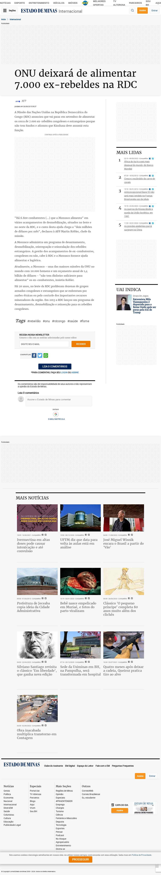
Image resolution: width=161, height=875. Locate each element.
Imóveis (72, 3)
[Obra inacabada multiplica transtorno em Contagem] (37, 708)
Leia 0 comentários (54, 366)
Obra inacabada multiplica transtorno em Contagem (36, 734)
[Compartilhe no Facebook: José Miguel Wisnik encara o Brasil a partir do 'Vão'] (128, 535)
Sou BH (33, 811)
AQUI (158, 3)
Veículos (58, 3)
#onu (46, 321)
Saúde (7, 811)
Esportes (60, 828)
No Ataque (61, 839)
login (64, 372)
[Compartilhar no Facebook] (34, 356)
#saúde (72, 321)
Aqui (32, 804)
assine (75, 372)
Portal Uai (34, 791)
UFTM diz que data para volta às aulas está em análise (78, 543)
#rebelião (34, 321)
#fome (84, 321)
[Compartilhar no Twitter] (39, 356)
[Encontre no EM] (132, 11)
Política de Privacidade (141, 855)
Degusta (60, 821)
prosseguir (80, 859)
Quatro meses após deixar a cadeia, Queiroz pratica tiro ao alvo (123, 670)
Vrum (32, 808)
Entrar (155, 10)
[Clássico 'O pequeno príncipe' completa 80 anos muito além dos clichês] (123, 581)
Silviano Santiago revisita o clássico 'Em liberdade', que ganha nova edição (37, 670)
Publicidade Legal (12, 825)
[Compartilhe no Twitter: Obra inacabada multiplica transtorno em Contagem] (45, 725)
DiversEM (8, 808)
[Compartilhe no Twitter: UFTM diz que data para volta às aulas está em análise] (88, 535)
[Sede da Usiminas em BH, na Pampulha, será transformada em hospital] (80, 644)
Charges (60, 808)
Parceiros (135, 3)
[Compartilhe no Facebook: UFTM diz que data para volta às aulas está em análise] (85, 535)
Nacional (8, 801)
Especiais (60, 797)
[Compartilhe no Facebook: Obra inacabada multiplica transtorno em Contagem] (42, 725)
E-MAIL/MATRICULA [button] (56, 419)
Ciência (59, 815)
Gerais (7, 791)
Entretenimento (39, 3)
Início (3, 19)
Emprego (60, 804)
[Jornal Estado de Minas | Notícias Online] (39, 11)
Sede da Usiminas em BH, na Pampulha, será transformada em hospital (80, 670)
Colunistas (9, 815)
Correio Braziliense (91, 794)
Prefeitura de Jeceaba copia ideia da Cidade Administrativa (33, 607)
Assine (142, 10)
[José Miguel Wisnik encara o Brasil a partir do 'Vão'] (123, 517)
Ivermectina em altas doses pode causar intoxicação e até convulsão (33, 545)
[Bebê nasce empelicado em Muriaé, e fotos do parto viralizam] (80, 581)
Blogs (32, 801)
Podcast (60, 835)
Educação (8, 821)
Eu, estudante (88, 797)
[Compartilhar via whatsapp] (45, 356)
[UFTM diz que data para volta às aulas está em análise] (80, 517)
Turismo (60, 811)
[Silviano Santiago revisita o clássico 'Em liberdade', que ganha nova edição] (37, 644)
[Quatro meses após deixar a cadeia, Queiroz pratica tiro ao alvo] (123, 644)
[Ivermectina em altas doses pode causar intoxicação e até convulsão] (37, 517)
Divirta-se (60, 849)
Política (7, 794)
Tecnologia (61, 825)
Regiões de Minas (64, 791)
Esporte (19, 3)
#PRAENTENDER (64, 801)
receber (81, 343)
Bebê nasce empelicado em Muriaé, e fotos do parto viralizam (78, 607)
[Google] (55, 414)
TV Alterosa (35, 794)
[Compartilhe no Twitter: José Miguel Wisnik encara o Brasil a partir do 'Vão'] (131, 535)
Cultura (7, 818)
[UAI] (85, 3)
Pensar (59, 832)
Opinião (59, 794)
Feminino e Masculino (66, 818)
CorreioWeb (87, 791)
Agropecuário (62, 842)
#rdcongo (58, 321)
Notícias (5, 3)
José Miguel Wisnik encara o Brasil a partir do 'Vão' (123, 543)
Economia (8, 797)
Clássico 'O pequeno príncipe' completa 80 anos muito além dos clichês (120, 609)
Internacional (70, 11)
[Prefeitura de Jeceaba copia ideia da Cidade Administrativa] (37, 581)
